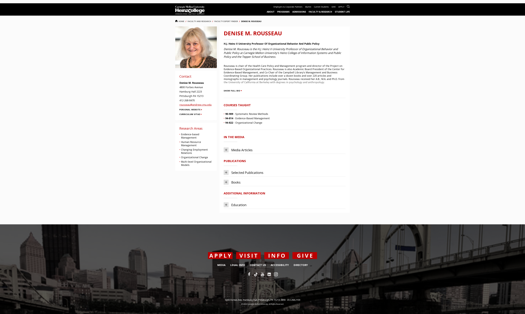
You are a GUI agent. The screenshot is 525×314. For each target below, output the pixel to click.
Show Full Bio (232, 90)
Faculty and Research (199, 21)
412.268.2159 (293, 299)
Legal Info (237, 265)
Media (221, 265)
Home (181, 21)
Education (239, 205)
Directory (301, 265)
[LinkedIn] (269, 274)
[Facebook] (249, 274)
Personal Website (190, 109)
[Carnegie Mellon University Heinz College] (190, 10)
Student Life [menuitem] (342, 12)
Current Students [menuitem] (321, 6)
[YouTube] (262, 274)
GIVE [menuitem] (334, 6)
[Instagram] (276, 274)
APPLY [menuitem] (341, 6)
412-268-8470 (187, 100)
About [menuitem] (271, 12)
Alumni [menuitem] (308, 6)
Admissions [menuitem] (299, 12)
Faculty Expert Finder (226, 21)
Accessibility (280, 265)
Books (235, 182)
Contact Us (258, 265)
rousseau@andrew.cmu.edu (195, 104)
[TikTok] (256, 274)
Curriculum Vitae (189, 114)
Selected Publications (247, 172)
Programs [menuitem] (283, 12)
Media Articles (242, 150)
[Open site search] (348, 6)
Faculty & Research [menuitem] (320, 12)
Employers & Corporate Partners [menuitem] (287, 6)
